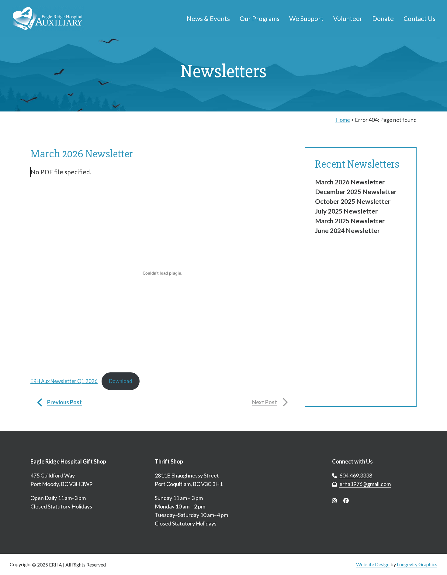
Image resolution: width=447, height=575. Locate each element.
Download (120, 381)
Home (342, 119)
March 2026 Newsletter (350, 182)
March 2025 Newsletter (350, 220)
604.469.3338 (355, 475)
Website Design (373, 564)
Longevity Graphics (417, 564)
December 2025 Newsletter (356, 191)
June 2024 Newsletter (347, 230)
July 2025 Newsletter (346, 211)
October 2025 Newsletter (352, 201)
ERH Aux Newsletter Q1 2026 (64, 381)
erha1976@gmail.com (365, 484)
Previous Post (64, 402)
